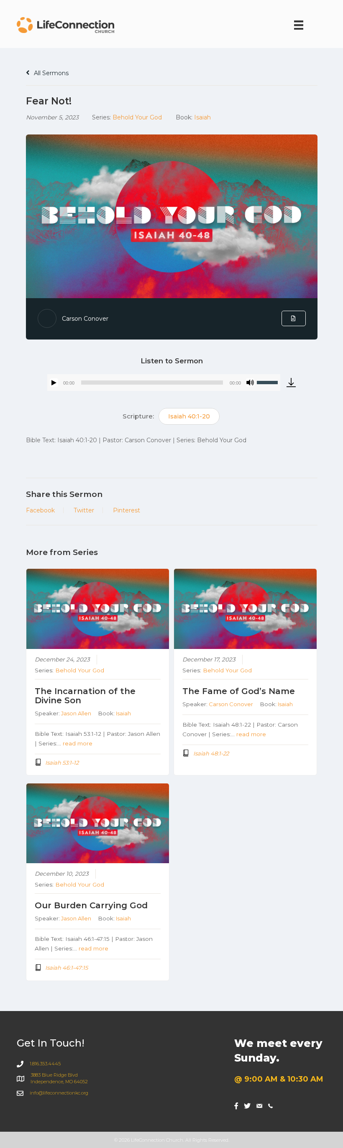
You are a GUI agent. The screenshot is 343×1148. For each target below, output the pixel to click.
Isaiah (202, 117)
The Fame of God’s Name (238, 691)
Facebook (40, 510)
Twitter (84, 510)
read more (77, 743)
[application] (164, 382)
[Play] (54, 382)
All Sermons (50, 73)
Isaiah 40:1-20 (189, 416)
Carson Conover (85, 318)
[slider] (268, 381)
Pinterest (126, 510)
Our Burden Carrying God (91, 905)
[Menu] (298, 25)
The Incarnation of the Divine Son (85, 695)
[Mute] (250, 382)
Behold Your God (137, 117)
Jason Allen (76, 713)
